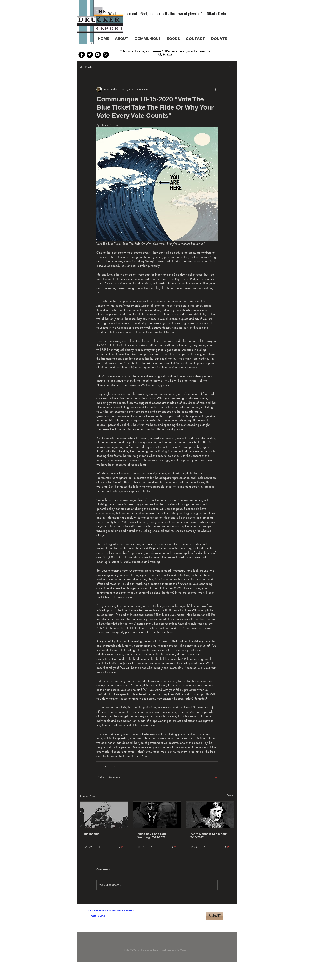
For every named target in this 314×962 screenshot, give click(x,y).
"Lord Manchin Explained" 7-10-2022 (208, 835)
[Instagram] (106, 55)
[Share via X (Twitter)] (106, 766)
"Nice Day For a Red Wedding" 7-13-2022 (151, 835)
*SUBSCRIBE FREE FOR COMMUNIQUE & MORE (109, 910)
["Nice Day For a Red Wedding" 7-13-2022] (157, 815)
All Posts (86, 67)
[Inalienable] (104, 815)
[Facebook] (81, 55)
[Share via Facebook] (98, 766)
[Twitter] (90, 55)
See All (230, 795)
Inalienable (91, 834)
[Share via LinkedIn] (114, 766)
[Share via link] (122, 766)
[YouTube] (98, 55)
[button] (229, 67)
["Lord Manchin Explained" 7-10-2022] (210, 815)
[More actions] (216, 89)
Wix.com (183, 949)
